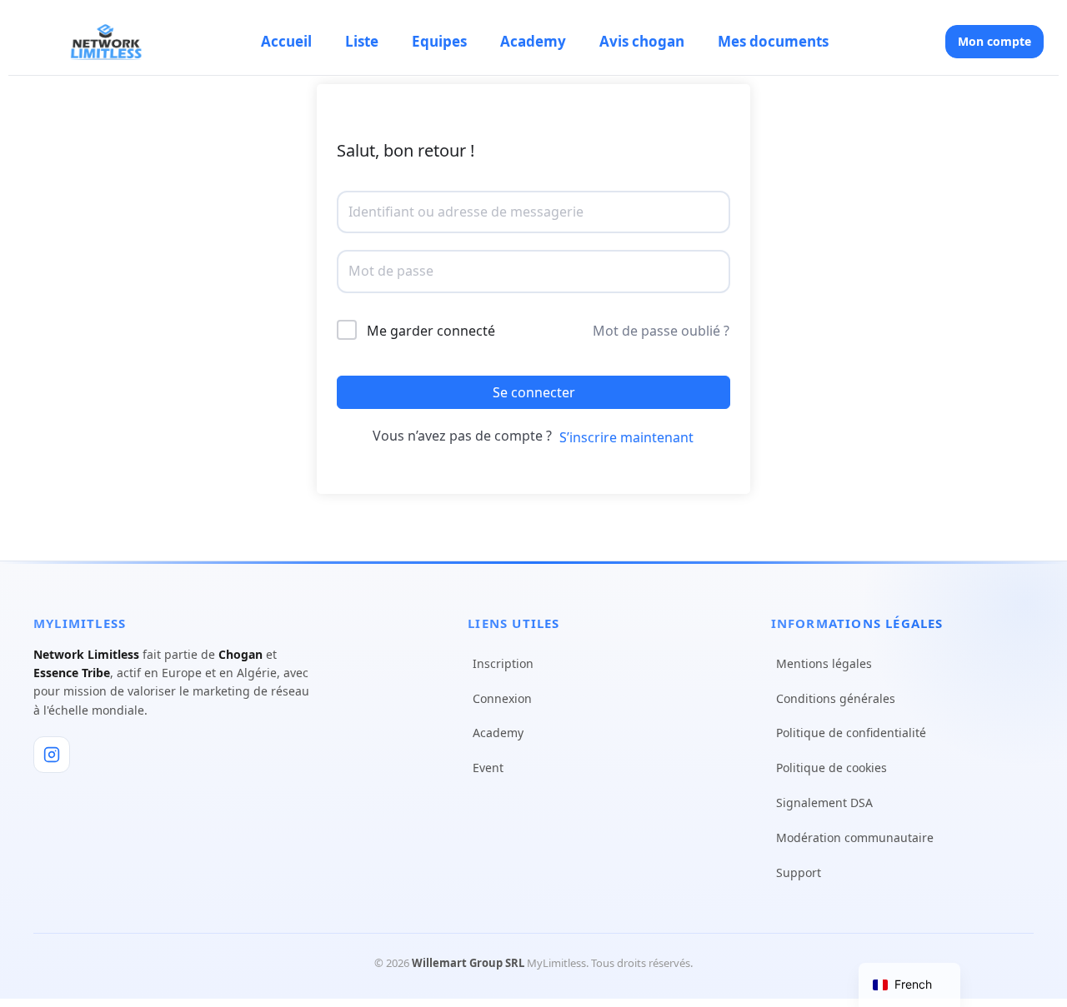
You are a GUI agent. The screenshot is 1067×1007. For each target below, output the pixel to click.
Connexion (502, 698)
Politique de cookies (831, 767)
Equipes (439, 41)
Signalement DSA (824, 802)
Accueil (286, 41)
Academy (533, 41)
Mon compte (994, 41)
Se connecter (534, 392)
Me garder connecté (431, 331)
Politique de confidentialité (851, 732)
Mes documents (773, 41)
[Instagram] (51, 754)
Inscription (503, 663)
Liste (361, 41)
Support (798, 872)
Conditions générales (835, 698)
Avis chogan (641, 41)
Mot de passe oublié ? (661, 331)
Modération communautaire (855, 837)
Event (488, 767)
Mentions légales (824, 663)
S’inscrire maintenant (626, 437)
